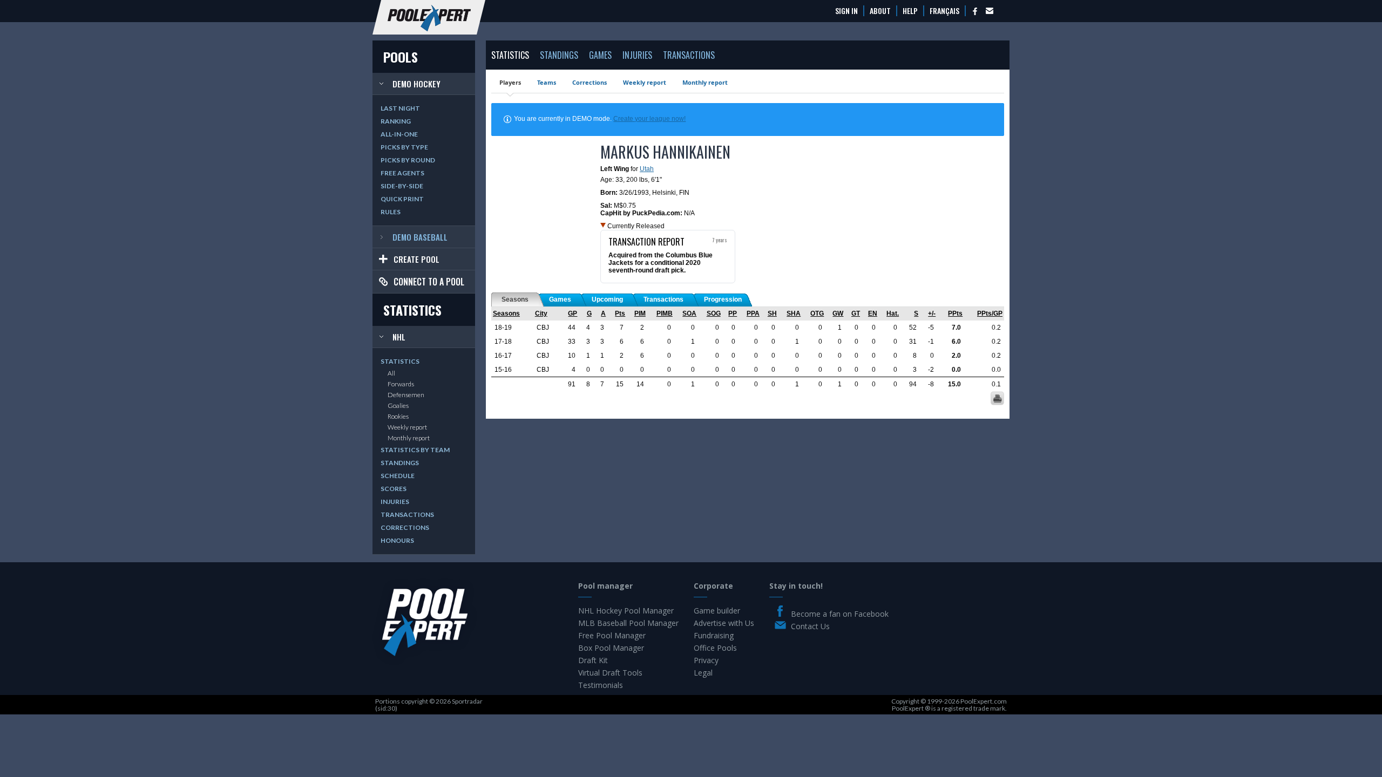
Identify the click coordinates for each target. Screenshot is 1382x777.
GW (837, 313)
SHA (794, 313)
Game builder (717, 610)
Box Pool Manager (611, 648)
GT (855, 313)
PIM (640, 313)
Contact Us (810, 626)
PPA (753, 313)
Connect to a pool (429, 281)
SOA (689, 313)
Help (910, 10)
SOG (714, 313)
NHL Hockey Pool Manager (626, 610)
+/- (932, 313)
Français (944, 10)
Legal (703, 672)
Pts (620, 313)
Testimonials (600, 685)
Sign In (846, 10)
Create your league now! (649, 118)
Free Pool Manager (612, 635)
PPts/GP (989, 313)
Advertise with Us (724, 623)
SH (772, 313)
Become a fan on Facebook (840, 614)
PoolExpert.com (983, 701)
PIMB (664, 313)
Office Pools (715, 648)
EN (872, 313)
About (880, 10)
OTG (817, 313)
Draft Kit (593, 660)
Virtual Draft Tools (610, 672)
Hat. (892, 313)
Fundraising (714, 635)
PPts (955, 313)
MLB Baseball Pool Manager (628, 623)
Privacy (706, 660)
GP (572, 313)
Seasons (506, 313)
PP (732, 313)
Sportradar (467, 701)
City (541, 313)
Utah (647, 169)
